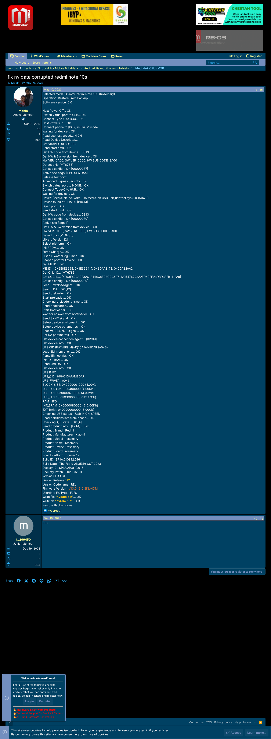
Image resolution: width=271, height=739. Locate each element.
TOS (209, 722)
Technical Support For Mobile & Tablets (39, 713)
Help (238, 722)
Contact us (196, 722)
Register (45, 701)
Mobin (15, 82)
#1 (261, 90)
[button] (52, 56)
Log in (29, 701)
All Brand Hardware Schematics (35, 716)
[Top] (255, 722)
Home (247, 722)
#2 (261, 518)
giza (37, 564)
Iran (37, 139)
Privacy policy (223, 722)
